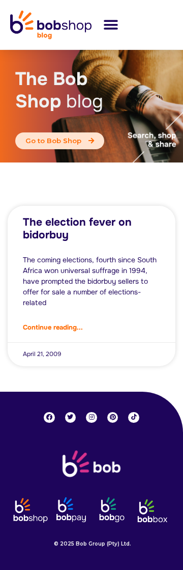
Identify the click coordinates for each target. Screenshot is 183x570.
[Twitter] (70, 417)
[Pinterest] (112, 417)
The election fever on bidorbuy (77, 228)
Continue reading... (53, 327)
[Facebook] (49, 417)
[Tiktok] (133, 417)
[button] (110, 24)
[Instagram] (91, 417)
